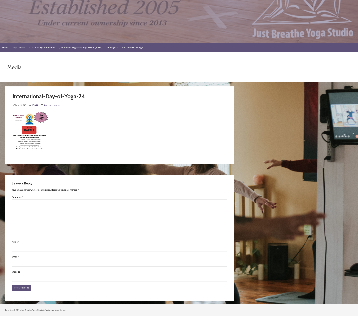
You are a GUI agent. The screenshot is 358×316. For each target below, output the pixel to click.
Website (16, 271)
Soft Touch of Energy (132, 47)
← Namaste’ (11, 169)
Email (15, 256)
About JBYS (112, 47)
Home (5, 47)
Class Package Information (42, 47)
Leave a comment (52, 105)
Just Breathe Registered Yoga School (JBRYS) (80, 47)
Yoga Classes (19, 47)
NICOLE (35, 105)
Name (15, 241)
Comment (17, 197)
